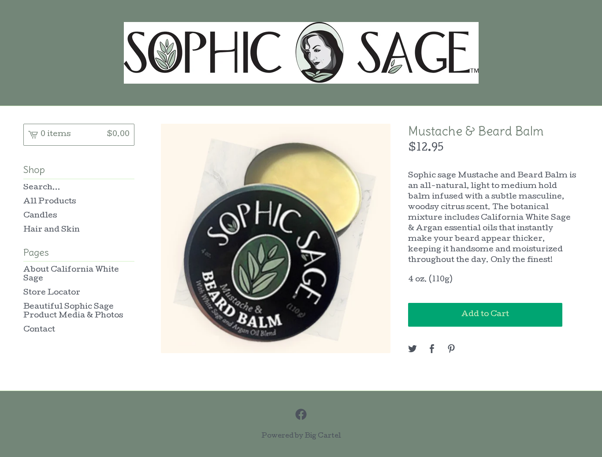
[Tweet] (412, 349)
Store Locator (51, 293)
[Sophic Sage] (301, 53)
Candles (40, 216)
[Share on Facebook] (431, 349)
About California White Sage (71, 274)
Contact (39, 330)
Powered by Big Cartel (301, 436)
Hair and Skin (51, 230)
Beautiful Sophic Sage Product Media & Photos (73, 311)
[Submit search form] (127, 188)
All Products (49, 202)
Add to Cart (485, 314)
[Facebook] (301, 414)
